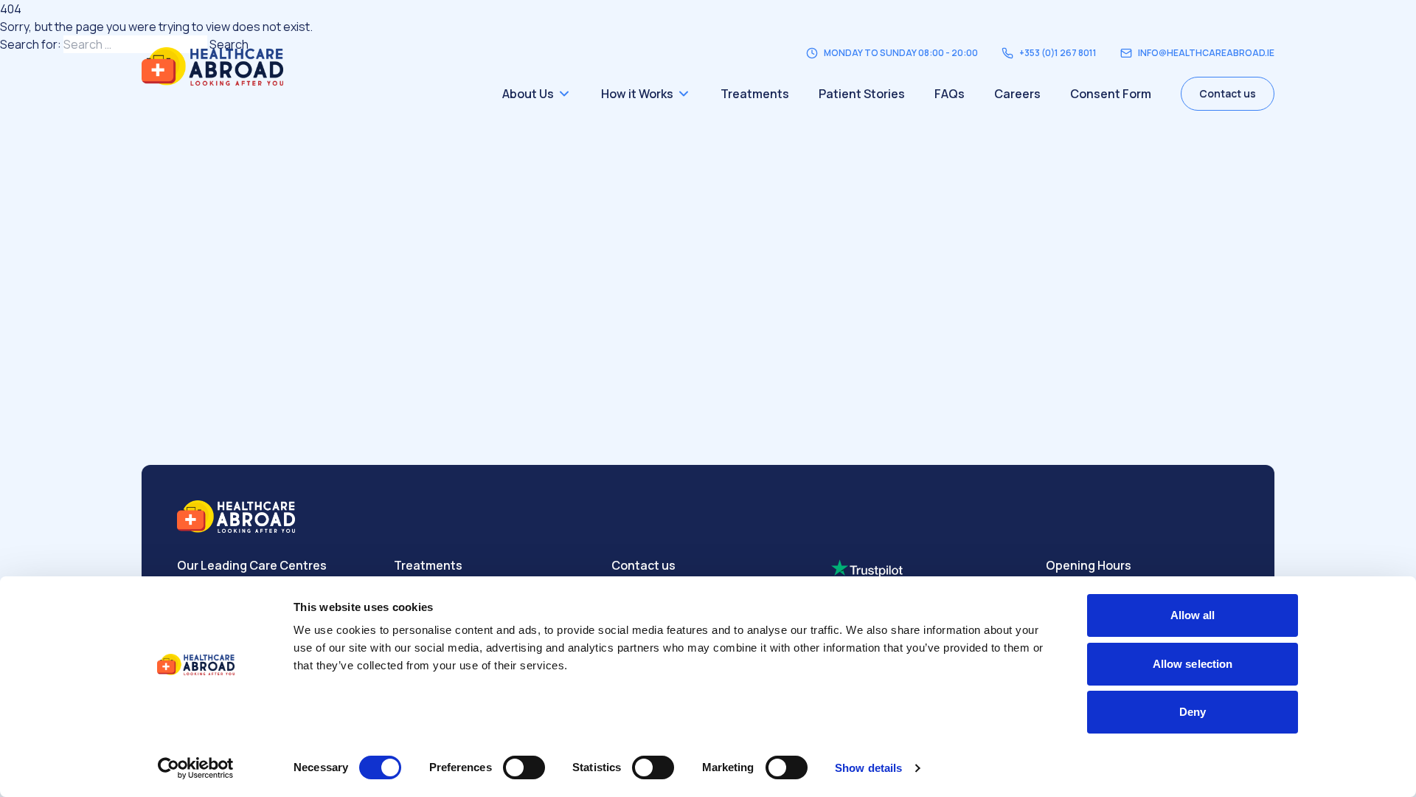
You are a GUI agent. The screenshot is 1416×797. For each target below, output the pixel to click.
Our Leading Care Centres (252, 565)
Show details (868, 768)
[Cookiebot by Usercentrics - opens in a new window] (195, 768)
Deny (1192, 711)
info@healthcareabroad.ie (1206, 53)
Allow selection (1193, 664)
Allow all (1192, 615)
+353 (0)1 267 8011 (1058, 53)
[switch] (524, 767)
